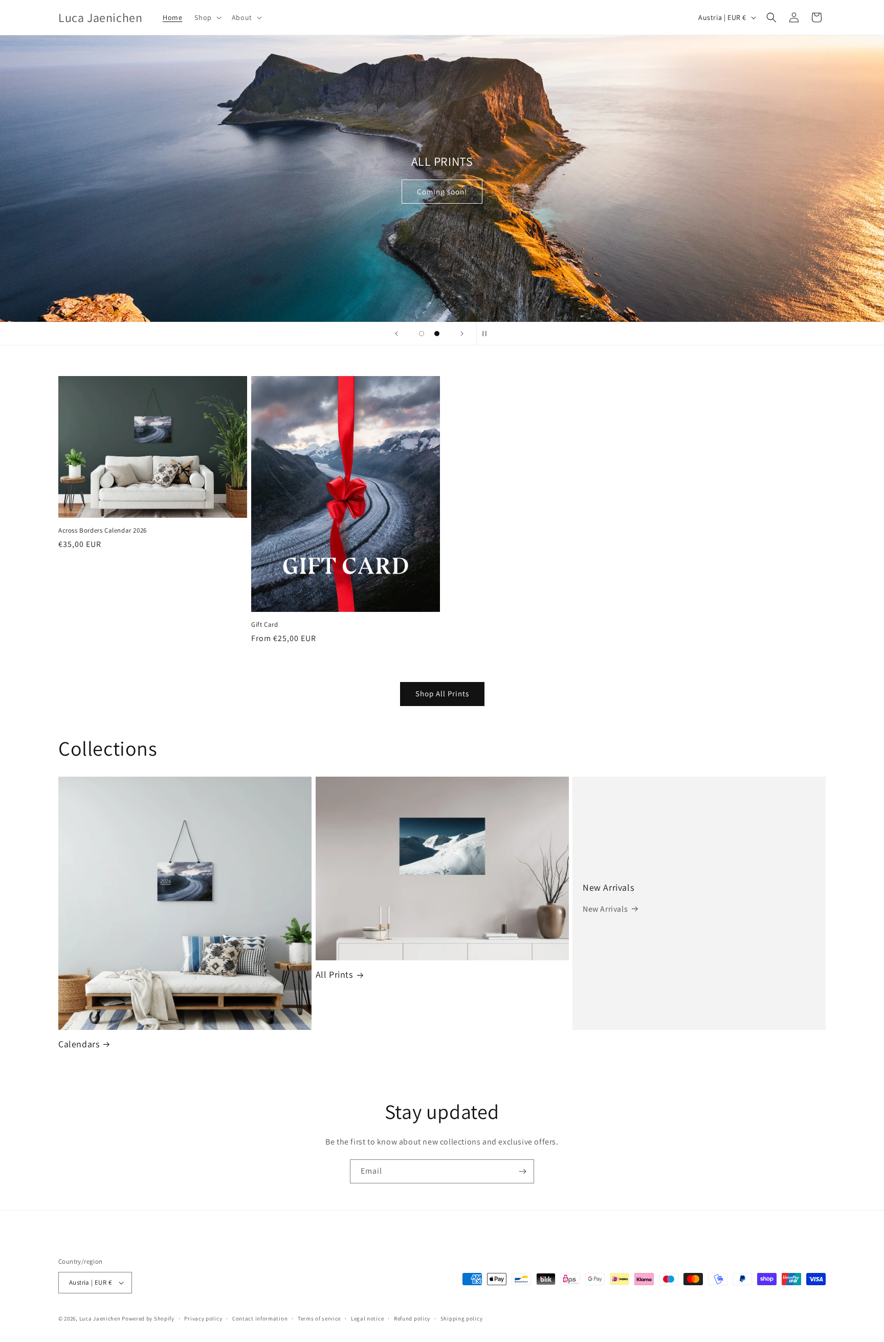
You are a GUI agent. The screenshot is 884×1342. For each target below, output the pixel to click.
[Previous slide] (396, 333)
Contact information (260, 1318)
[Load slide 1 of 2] (421, 333)
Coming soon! (442, 191)
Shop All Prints (442, 693)
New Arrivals (608, 887)
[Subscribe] (522, 1171)
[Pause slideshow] (487, 333)
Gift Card (264, 625)
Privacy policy (203, 1318)
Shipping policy (461, 1318)
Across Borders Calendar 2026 (102, 530)
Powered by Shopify (148, 1318)
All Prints (334, 974)
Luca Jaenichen (100, 1318)
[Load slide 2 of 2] (437, 333)
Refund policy (412, 1318)
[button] (206, 17)
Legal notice (367, 1318)
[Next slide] (462, 333)
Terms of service (319, 1318)
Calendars (78, 1044)
